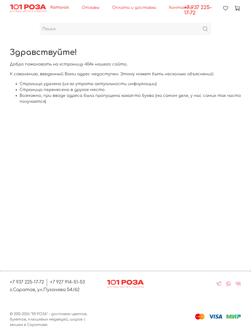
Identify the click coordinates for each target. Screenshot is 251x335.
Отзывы (90, 7)
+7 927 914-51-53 (67, 282)
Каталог (59, 7)
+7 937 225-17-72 (198, 10)
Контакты (180, 7)
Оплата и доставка (134, 7)
